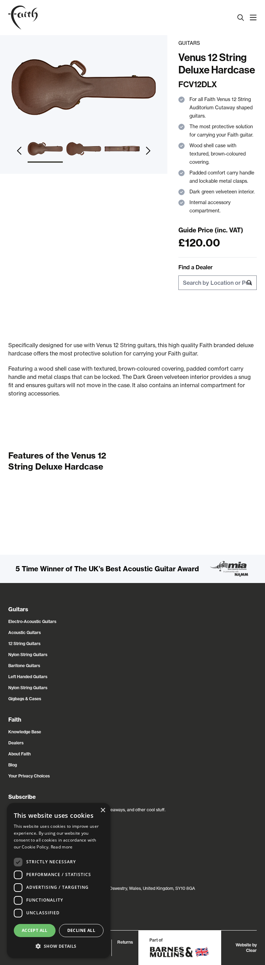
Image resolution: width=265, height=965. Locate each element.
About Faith (19, 753)
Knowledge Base (24, 731)
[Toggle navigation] (253, 17)
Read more (62, 847)
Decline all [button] (81, 930)
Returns (125, 942)
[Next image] (148, 151)
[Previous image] (19, 151)
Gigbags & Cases (24, 698)
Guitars (189, 43)
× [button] (102, 810)
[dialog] (58, 880)
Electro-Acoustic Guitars (32, 621)
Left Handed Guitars (27, 676)
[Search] (240, 17)
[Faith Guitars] (23, 18)
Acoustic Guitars (24, 632)
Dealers (15, 742)
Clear (251, 950)
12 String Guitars (24, 643)
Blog (12, 764)
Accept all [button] (35, 930)
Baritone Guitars (24, 665)
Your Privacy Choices (29, 775)
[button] (59, 946)
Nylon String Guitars (27, 654)
